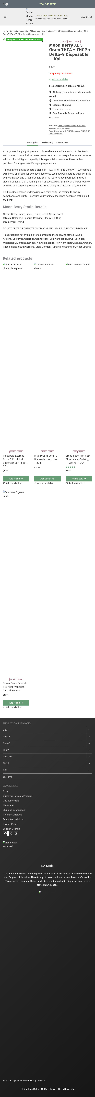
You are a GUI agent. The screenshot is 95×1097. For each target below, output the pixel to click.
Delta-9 (6, 743)
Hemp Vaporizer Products (67, 126)
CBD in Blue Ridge (30, 1089)
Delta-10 (7, 756)
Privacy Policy (10, 824)
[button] (42, 41)
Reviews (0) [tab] (47, 142)
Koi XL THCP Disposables (71, 131)
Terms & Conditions (13, 819)
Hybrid (56, 131)
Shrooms (7, 776)
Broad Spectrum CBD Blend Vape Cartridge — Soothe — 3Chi (78, 459)
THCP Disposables (63, 128)
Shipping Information (14, 810)
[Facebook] (5, 833)
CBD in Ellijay (48, 1089)
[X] (10, 833)
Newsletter (8, 805)
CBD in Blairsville (65, 1089)
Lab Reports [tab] (62, 142)
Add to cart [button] (14, 478)
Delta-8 (6, 736)
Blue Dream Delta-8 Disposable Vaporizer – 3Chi (46, 459)
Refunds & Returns (12, 814)
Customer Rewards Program (17, 796)
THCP (88, 131)
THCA (83, 131)
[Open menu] (5, 17)
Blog (5, 791)
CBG (5, 770)
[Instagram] (16, 833)
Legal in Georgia (11, 828)
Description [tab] (32, 142)
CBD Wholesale (11, 800)
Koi (60, 131)
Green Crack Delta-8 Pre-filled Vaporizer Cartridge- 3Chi (14, 687)
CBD (5, 729)
